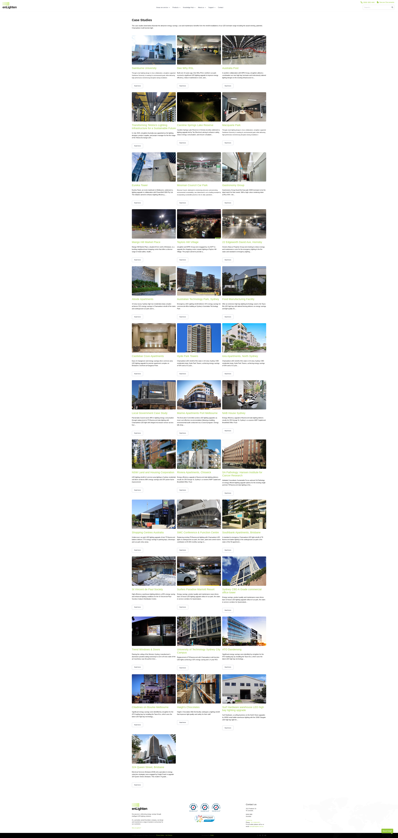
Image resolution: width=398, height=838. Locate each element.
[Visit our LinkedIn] (262, 835)
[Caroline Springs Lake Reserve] (199, 107)
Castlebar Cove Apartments (148, 356)
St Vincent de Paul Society (147, 589)
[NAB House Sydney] (244, 395)
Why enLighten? (136, 828)
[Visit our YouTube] (265, 835)
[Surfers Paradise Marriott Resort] (199, 571)
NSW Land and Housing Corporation (153, 472)
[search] (392, 7)
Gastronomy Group (233, 185)
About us (201, 7)
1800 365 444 (368, 2)
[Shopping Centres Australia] (154, 515)
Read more (137, 86)
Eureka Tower (140, 185)
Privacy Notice (160, 835)
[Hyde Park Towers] (199, 338)
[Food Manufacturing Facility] (244, 281)
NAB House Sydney (233, 413)
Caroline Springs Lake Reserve (195, 125)
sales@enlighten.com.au (256, 826)
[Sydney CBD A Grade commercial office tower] (244, 571)
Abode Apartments (142, 299)
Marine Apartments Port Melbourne (197, 413)
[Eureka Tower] (154, 167)
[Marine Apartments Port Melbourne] (199, 395)
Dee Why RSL (185, 68)
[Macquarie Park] (244, 107)
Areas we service (162, 7)
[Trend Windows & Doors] (154, 632)
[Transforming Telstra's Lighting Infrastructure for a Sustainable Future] (154, 107)
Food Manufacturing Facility (238, 299)
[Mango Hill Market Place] (154, 224)
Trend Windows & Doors (146, 649)
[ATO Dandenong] (244, 632)
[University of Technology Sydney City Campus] (199, 632)
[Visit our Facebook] (260, 835)
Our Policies (168, 835)
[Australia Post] (244, 50)
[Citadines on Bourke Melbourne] (154, 689)
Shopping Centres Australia (148, 532)
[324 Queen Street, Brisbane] (154, 749)
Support (211, 7)
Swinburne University (144, 68)
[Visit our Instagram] (257, 835)
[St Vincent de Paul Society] (154, 571)
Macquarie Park (231, 125)
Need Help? (387, 831)
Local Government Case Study (149, 413)
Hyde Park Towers (187, 356)
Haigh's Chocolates (188, 707)
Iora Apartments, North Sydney (240, 356)
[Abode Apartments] (154, 281)
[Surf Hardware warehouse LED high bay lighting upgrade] (244, 689)
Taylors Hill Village (187, 242)
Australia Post (230, 68)
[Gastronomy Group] (244, 167)
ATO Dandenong (231, 649)
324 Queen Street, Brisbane (148, 767)
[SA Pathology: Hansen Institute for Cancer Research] (244, 454)
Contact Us (249, 820)
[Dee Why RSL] (199, 50)
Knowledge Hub (188, 7)
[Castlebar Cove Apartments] (154, 338)
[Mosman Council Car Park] (199, 167)
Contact (220, 7)
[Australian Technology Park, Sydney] (199, 281)
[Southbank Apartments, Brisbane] (244, 515)
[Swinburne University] (154, 50)
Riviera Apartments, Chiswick (194, 472)
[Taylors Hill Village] (199, 224)
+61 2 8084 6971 (255, 822)
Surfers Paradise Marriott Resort (195, 589)
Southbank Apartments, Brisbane (241, 532)
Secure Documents (386, 2)
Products (175, 7)
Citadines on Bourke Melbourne (150, 707)
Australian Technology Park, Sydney (198, 299)
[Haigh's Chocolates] (199, 689)
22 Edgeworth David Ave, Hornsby (242, 242)
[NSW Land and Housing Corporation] (154, 454)
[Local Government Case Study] (154, 395)
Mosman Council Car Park (192, 185)
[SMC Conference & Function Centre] (199, 515)
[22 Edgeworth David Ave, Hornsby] (244, 224)
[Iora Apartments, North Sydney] (244, 338)
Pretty (212, 835)
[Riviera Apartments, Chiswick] (199, 454)
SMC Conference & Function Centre (198, 532)
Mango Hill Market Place (146, 242)
